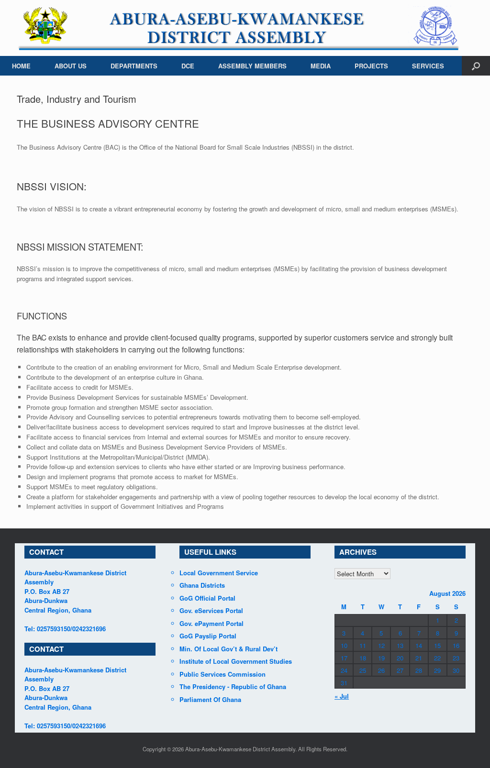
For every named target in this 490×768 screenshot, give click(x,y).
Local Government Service (218, 572)
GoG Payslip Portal (207, 635)
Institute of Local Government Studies (235, 661)
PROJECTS (371, 65)
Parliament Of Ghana (210, 699)
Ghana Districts (202, 585)
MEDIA (321, 65)
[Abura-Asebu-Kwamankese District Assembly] (239, 28)
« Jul (341, 696)
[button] (476, 66)
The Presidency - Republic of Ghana (232, 686)
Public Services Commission (222, 674)
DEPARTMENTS (134, 65)
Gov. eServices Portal (211, 610)
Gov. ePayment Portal (211, 623)
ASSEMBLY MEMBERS (252, 65)
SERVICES (428, 65)
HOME (21, 65)
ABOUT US (71, 65)
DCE (187, 65)
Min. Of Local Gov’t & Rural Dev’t (228, 648)
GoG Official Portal (207, 598)
